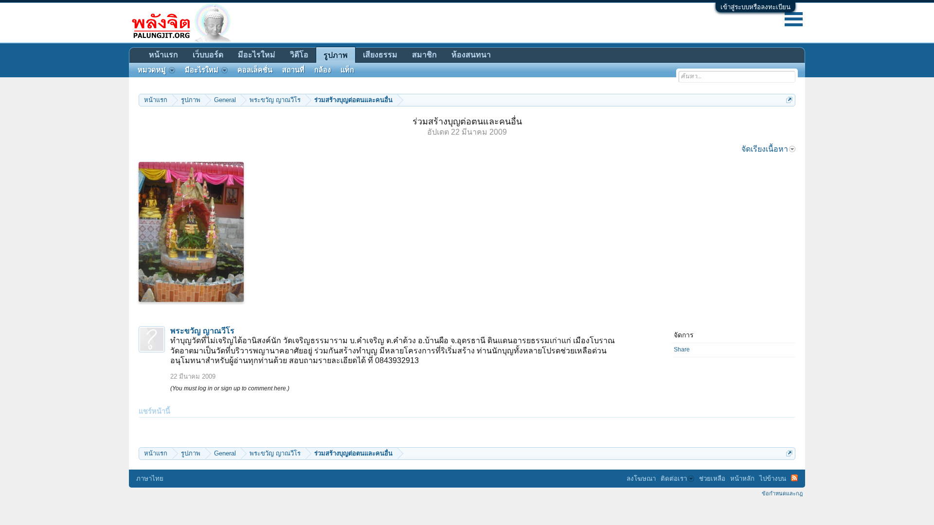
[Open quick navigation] (789, 100)
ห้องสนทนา (471, 55)
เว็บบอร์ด (208, 55)
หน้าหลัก (742, 478)
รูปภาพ (335, 55)
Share (682, 349)
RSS (794, 477)
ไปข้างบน (772, 478)
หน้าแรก (163, 55)
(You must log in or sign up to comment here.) (229, 388)
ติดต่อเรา (674, 478)
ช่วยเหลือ (712, 478)
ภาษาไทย (149, 478)
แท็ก (347, 70)
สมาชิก (424, 55)
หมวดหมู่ (152, 70)
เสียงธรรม (380, 55)
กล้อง (322, 70)
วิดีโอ (299, 55)
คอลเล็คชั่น (254, 70)
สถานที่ (293, 70)
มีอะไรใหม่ (256, 55)
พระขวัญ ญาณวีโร (202, 331)
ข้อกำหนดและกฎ (782, 493)
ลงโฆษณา (641, 478)
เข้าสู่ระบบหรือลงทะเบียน (755, 7)
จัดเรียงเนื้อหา (764, 149)
